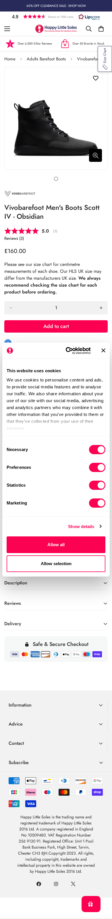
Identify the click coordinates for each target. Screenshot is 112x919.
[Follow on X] (73, 884)
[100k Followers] (56, 884)
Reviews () (14, 238)
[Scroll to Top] (101, 888)
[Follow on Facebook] (38, 884)
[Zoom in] (95, 155)
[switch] (97, 467)
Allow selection (56, 563)
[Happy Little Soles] (56, 29)
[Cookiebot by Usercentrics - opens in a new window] (68, 350)
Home (10, 59)
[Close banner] (103, 350)
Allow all (56, 544)
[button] (56, 16)
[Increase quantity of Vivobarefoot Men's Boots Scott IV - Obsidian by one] (101, 308)
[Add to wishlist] (95, 78)
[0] (101, 28)
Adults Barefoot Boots (46, 59)
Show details (81, 526)
